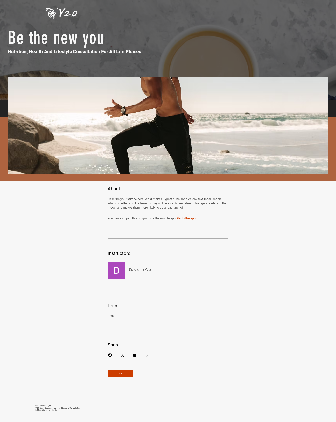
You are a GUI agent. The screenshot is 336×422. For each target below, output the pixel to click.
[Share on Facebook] (110, 355)
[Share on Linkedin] (135, 355)
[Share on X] (122, 355)
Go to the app (186, 218)
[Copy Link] (147, 355)
